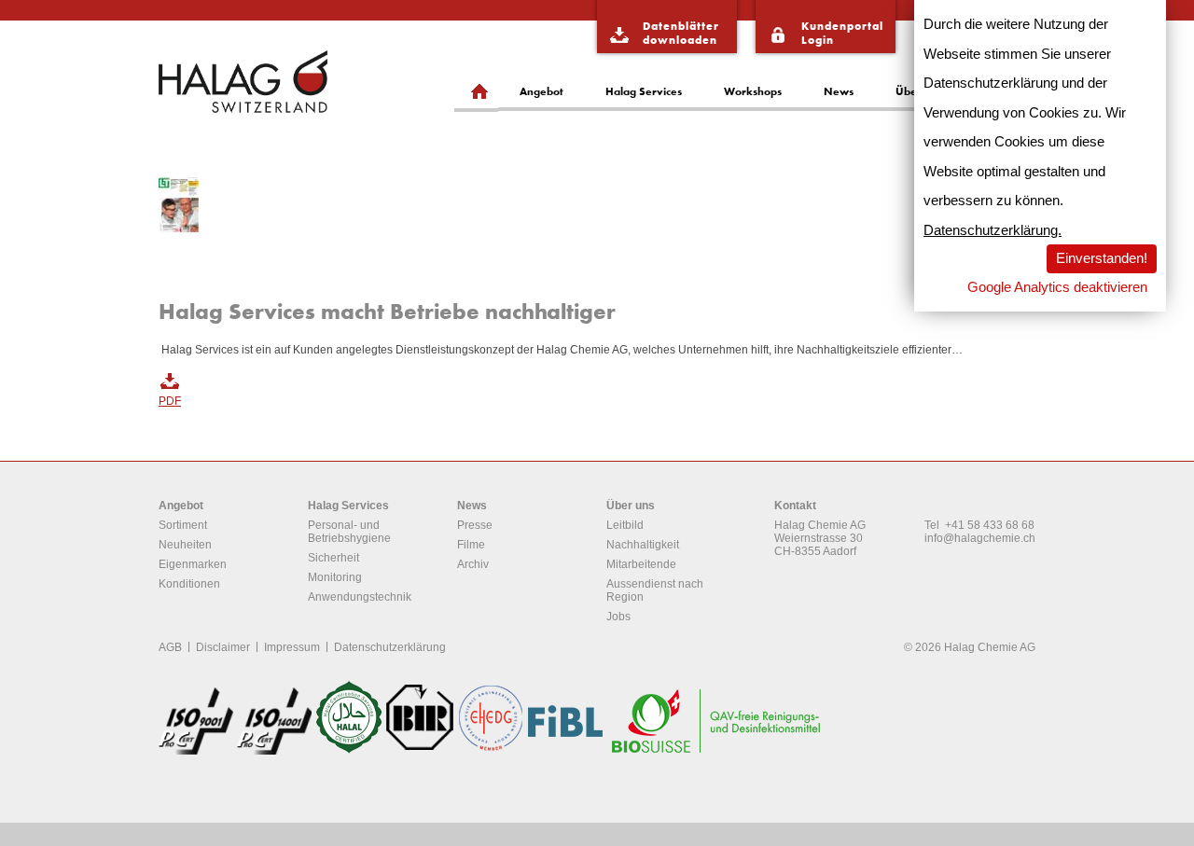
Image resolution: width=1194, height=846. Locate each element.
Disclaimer (223, 647)
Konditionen (189, 583)
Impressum (292, 647)
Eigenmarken (193, 564)
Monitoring (335, 577)
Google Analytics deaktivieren (1057, 287)
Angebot (541, 91)
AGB (170, 647)
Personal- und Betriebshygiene (349, 532)
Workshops (753, 91)
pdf (170, 401)
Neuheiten (185, 544)
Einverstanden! (1101, 258)
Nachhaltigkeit (642, 544)
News (839, 91)
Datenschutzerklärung (390, 647)
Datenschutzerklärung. (992, 230)
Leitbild (625, 525)
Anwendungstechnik (359, 596)
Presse (475, 525)
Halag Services (643, 91)
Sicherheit (333, 557)
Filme (471, 544)
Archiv (473, 564)
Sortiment (183, 525)
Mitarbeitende (641, 564)
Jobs (618, 616)
